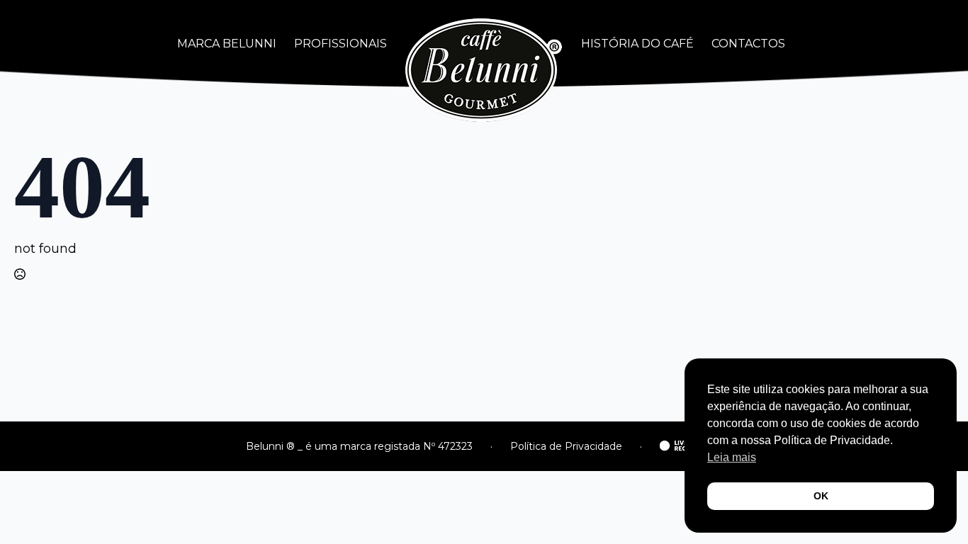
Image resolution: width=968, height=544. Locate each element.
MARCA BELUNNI (226, 43)
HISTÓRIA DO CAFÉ (637, 43)
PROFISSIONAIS (340, 43)
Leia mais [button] (731, 457)
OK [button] (821, 496)
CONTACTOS (748, 43)
